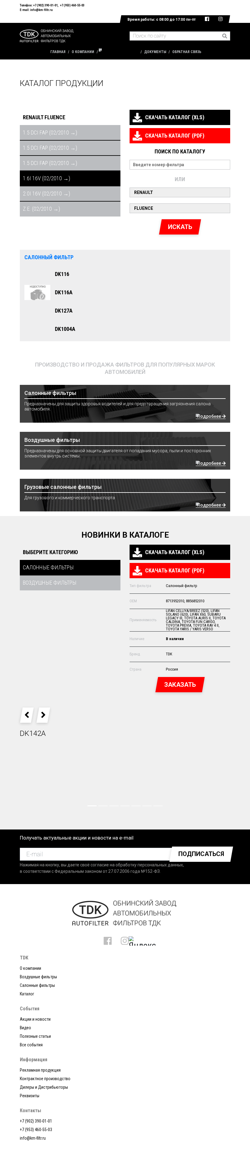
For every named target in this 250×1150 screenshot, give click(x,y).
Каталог (27, 993)
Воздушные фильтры (38, 976)
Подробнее (209, 416)
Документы (155, 52)
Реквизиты (29, 1095)
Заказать (180, 684)
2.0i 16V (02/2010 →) (46, 193)
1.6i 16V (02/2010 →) (46, 178)
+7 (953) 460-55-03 (72, 5)
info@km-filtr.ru (41, 10)
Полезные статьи (35, 1036)
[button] (27, 715)
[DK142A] (125, 777)
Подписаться (201, 854)
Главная (58, 52)
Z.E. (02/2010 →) (41, 209)
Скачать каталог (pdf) (174, 135)
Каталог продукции (119, 52)
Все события (31, 1044)
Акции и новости (35, 1019)
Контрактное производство (45, 1078)
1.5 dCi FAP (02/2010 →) (50, 132)
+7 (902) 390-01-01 (45, 5)
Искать (180, 227)
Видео (25, 1027)
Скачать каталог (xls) (174, 117)
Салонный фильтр (48, 257)
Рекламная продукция (40, 1070)
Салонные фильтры (37, 985)
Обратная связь (186, 52)
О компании (83, 52)
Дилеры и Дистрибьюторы (44, 1087)
